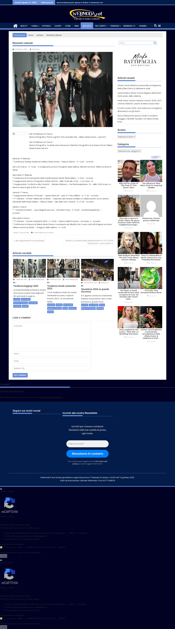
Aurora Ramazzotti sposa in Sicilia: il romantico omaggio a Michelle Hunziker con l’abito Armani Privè (137, 118)
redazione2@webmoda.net (12, 391)
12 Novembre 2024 (90, 282)
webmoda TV (129, 26)
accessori (51, 305)
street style (33, 303)
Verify (3, 556)
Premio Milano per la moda (43, 233)
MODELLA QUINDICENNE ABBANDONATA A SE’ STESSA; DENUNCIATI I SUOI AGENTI (90, 242)
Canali (34, 26)
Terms (11, 516)
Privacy (3, 516)
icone (68, 26)
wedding (100, 308)
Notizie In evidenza (20, 303)
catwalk (46, 26)
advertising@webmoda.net (51, 397)
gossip (58, 26)
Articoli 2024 (93, 305)
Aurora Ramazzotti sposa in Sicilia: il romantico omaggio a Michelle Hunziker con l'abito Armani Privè (102, 2)
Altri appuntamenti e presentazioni (30, 240)
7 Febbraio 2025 (21, 279)
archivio (16, 233)
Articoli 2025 (26, 299)
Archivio (87, 26)
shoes (65, 308)
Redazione (36, 49)
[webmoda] (15, 25)
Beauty (23, 26)
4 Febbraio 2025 (55, 279)
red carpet (100, 26)
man (77, 26)
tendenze (114, 26)
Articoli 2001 (24, 233)
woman (142, 26)
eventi (102, 305)
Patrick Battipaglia (37, 279)
